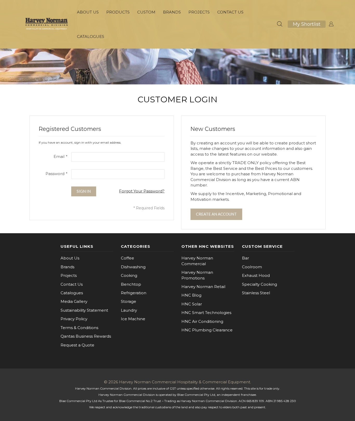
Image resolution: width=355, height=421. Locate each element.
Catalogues (72, 292)
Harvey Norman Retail (203, 286)
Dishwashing (133, 266)
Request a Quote (77, 345)
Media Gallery (74, 301)
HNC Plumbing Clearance (207, 330)
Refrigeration (133, 292)
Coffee (127, 258)
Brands (67, 266)
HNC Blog (191, 295)
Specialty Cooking (259, 284)
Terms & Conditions (79, 327)
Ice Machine (133, 318)
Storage (128, 301)
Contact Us (72, 284)
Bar (245, 258)
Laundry (129, 310)
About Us (70, 258)
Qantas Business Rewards (86, 336)
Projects (69, 275)
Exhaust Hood (256, 275)
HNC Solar (191, 304)
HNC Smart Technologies (206, 312)
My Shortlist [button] (306, 24)
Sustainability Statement (84, 310)
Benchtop (131, 284)
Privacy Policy (74, 318)
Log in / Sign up (331, 24)
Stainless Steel (256, 292)
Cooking (129, 275)
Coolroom (252, 266)
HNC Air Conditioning (202, 321)
